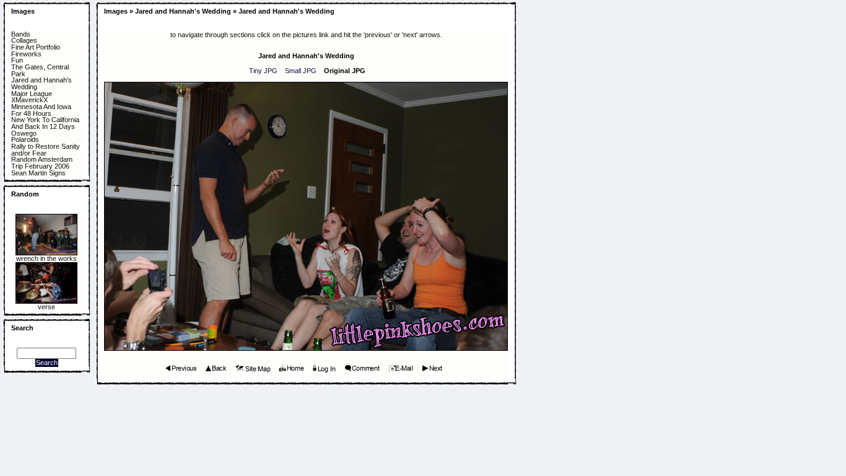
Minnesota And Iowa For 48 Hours (41, 110)
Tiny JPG (263, 70)
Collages (24, 40)
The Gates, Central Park (40, 70)
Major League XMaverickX (31, 97)
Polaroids (25, 139)
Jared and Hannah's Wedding (41, 83)
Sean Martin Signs (38, 173)
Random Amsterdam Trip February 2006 (41, 162)
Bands (20, 34)
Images (23, 11)
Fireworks (26, 54)
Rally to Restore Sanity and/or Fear (45, 149)
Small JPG (300, 70)
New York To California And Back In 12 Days (45, 123)
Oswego (24, 133)
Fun (17, 60)
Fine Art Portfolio (35, 47)
